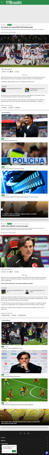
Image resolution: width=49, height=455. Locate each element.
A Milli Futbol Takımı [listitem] (5, 315)
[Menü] (2, 2)
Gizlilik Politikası (5, 451)
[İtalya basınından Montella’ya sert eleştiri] (36, 292)
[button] (11, 25)
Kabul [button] (14, 451)
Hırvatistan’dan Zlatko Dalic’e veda (9, 140)
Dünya (3, 167)
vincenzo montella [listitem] (22, 315)
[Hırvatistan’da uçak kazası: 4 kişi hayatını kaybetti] (36, 90)
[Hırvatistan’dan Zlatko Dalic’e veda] (12, 90)
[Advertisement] (24, 13)
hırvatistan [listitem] (17, 107)
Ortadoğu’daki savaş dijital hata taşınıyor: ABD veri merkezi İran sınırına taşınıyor (19, 196)
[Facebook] (20, 433)
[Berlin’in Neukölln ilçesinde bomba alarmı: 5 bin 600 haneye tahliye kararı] (24, 209)
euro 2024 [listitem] (11, 107)
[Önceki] (2, 209)
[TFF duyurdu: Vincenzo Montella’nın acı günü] (12, 292)
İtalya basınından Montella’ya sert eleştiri (10, 376)
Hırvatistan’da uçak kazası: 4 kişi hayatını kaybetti (12, 168)
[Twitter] (24, 433)
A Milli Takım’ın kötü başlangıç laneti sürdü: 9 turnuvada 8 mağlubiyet (17, 404)
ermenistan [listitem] (4, 107)
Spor (3, 138)
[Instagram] (28, 433)
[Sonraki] (47, 209)
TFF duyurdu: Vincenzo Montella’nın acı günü (11, 348)
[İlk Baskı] (14, 2)
